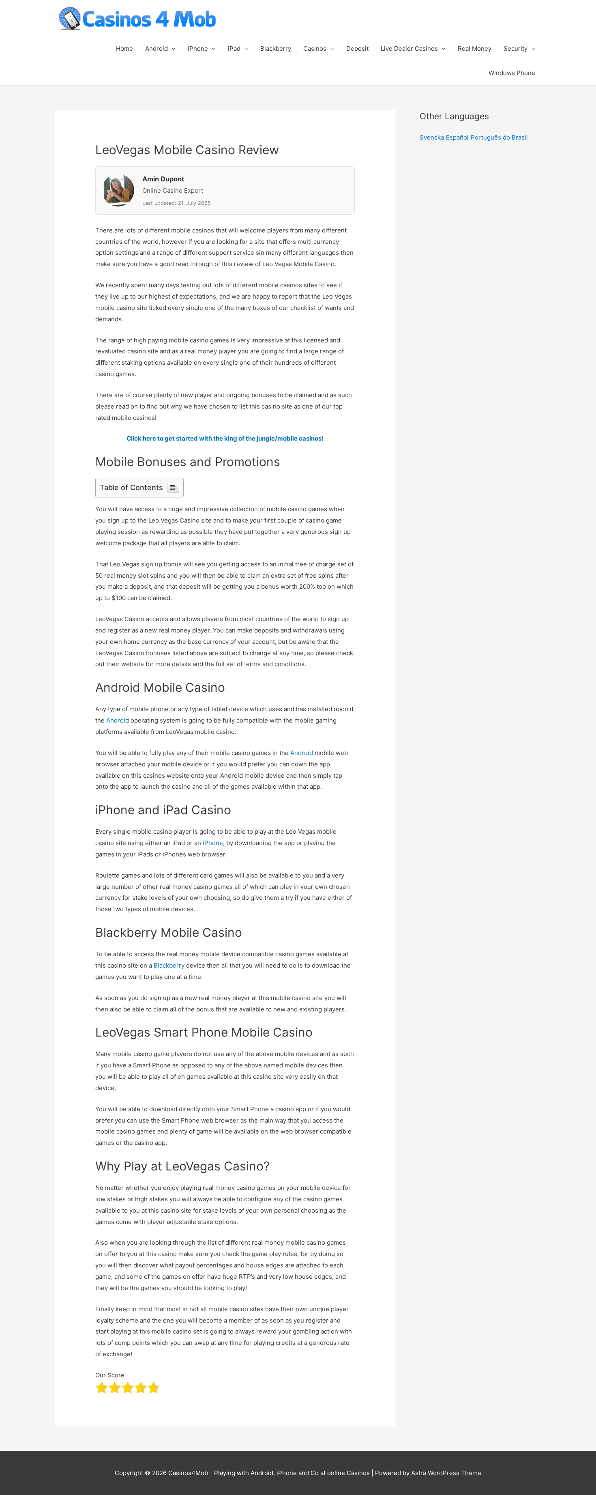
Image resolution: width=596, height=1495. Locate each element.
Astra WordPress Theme (446, 1473)
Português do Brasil (499, 137)
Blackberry (275, 48)
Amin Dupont (163, 179)
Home (124, 48)
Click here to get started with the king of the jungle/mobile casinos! (225, 438)
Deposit (357, 48)
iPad (234, 48)
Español (457, 137)
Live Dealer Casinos (409, 48)
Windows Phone (512, 73)
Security (515, 48)
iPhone (198, 48)
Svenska (432, 137)
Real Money (474, 48)
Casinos (314, 48)
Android (156, 48)
